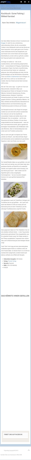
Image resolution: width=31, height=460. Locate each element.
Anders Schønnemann (13, 76)
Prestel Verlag (12, 261)
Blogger (3, 43)
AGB (21, 454)
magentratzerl (21, 23)
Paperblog (6, 450)
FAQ (18, 454)
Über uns (7, 454)
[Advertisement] (15, 364)
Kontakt (3, 454)
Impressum (13, 454)
